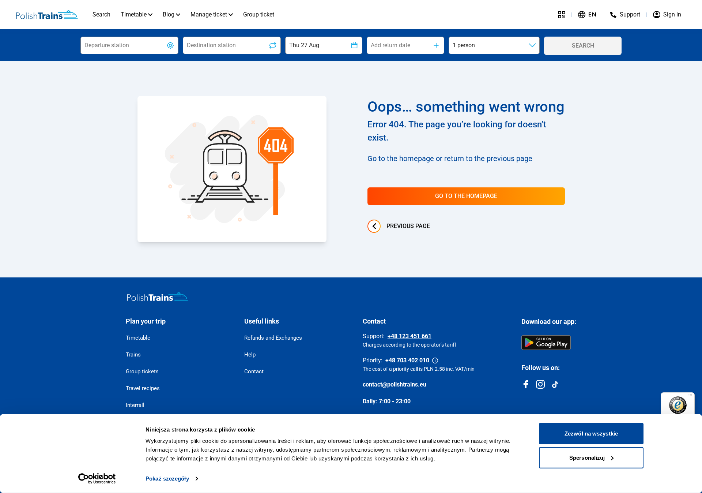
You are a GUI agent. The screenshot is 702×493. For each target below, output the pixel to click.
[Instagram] (540, 384)
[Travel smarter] (562, 14)
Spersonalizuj (587, 457)
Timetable (134, 14)
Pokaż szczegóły (167, 478)
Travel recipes (143, 388)
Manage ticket (208, 14)
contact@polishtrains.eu (394, 384)
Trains (133, 354)
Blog (168, 14)
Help (250, 354)
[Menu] (690, 396)
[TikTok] (555, 384)
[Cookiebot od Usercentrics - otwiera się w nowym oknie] (97, 478)
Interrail (135, 405)
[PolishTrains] (157, 296)
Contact (254, 371)
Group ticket (258, 14)
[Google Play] (546, 342)
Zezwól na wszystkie (591, 433)
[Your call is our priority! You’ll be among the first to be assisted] (435, 360)
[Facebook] (525, 384)
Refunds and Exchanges (273, 338)
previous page (408, 226)
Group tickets (142, 371)
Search (101, 14)
